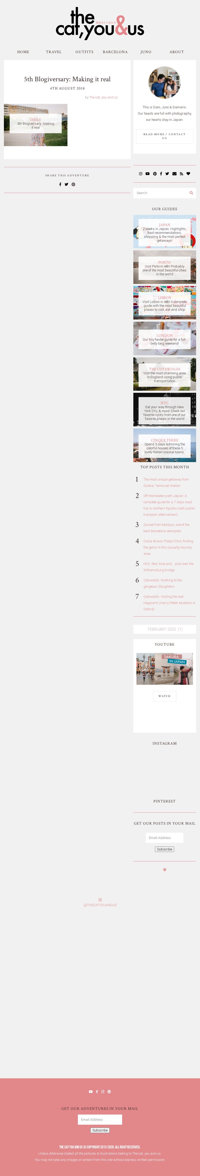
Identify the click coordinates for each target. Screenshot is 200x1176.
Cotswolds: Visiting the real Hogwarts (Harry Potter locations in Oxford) (169, 603)
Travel (54, 51)
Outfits (84, 51)
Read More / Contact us (164, 136)
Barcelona (115, 51)
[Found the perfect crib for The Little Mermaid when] (150, 777)
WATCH (164, 696)
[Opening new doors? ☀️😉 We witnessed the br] (179, 777)
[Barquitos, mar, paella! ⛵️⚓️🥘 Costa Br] (179, 759)
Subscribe (164, 849)
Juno (146, 51)
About (177, 51)
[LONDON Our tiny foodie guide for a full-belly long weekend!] (164, 354)
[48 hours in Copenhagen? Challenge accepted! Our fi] (150, 1050)
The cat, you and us (103, 97)
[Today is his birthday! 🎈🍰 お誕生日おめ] (50, 1050)
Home (23, 51)
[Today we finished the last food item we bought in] (150, 759)
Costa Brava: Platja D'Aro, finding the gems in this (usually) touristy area (168, 547)
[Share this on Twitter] (66, 184)
